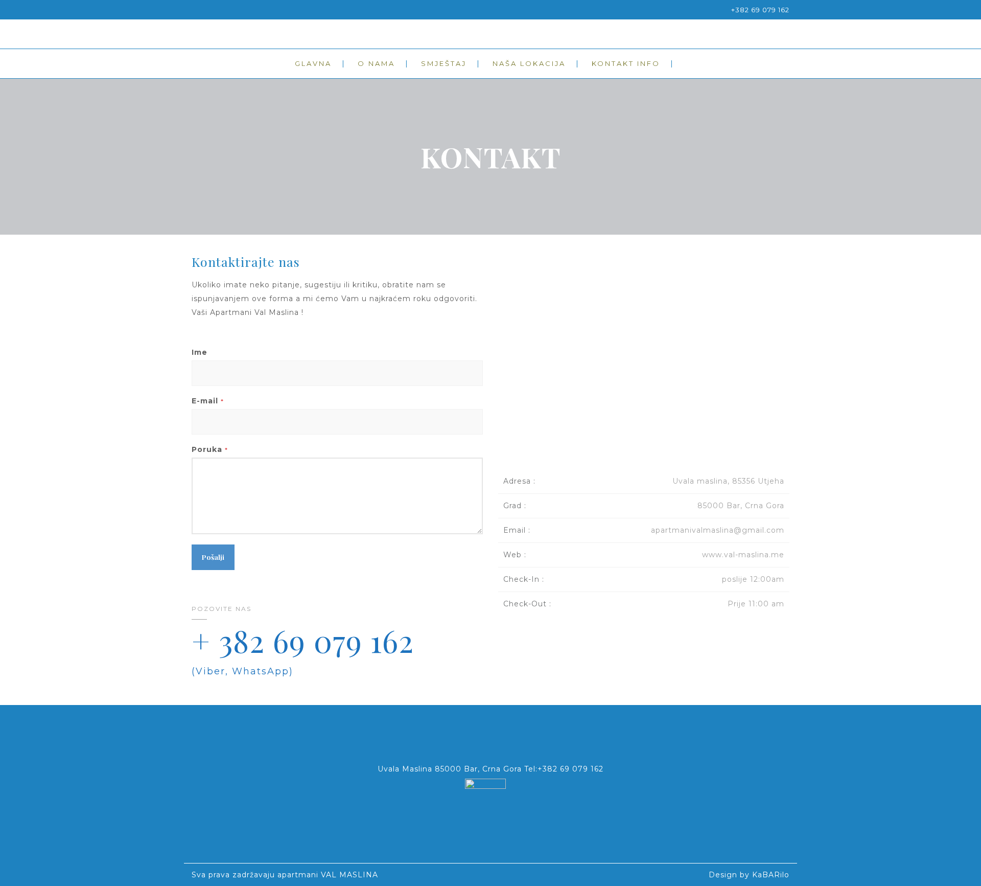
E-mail (208, 400)
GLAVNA (313, 63)
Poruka (210, 449)
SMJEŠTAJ (443, 63)
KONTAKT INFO (626, 63)
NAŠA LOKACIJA (529, 63)
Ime (199, 352)
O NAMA (376, 63)
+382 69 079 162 (760, 10)
